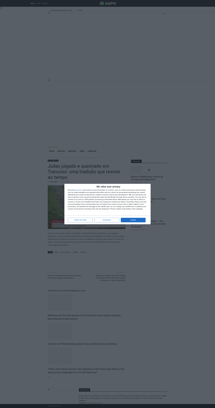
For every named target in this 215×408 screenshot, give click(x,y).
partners (79, 190)
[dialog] (107, 204)
